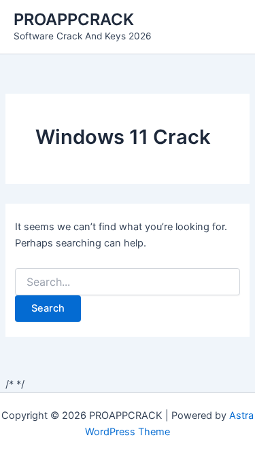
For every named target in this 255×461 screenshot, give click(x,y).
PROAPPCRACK (74, 19)
